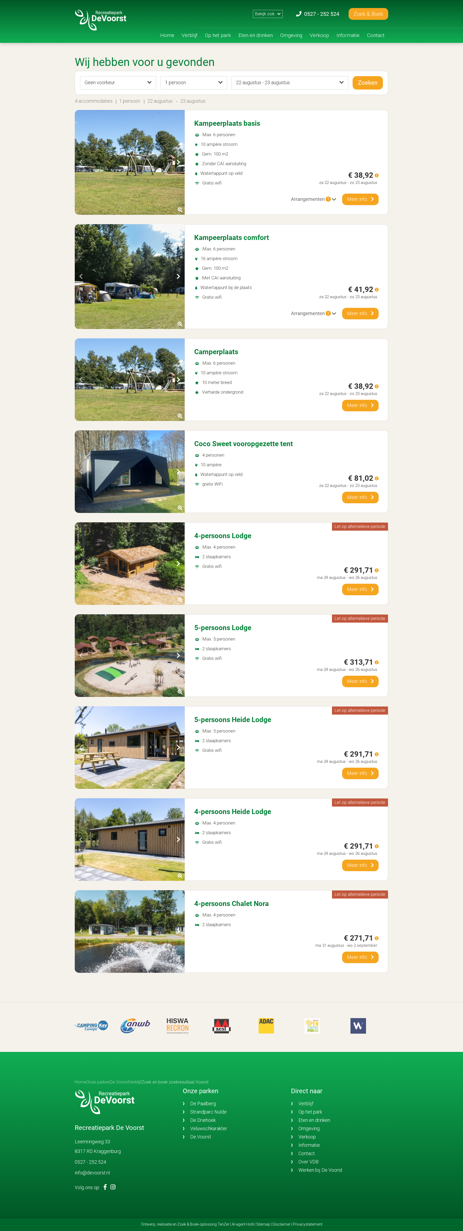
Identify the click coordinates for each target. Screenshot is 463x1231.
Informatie (348, 35)
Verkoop (319, 35)
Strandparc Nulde (208, 1112)
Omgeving (291, 35)
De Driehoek (203, 1120)
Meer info (357, 199)
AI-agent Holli (243, 1224)
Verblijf (189, 35)
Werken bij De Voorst (320, 1170)
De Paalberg (203, 1103)
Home (167, 35)
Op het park (218, 35)
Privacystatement (307, 1224)
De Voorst (200, 1137)
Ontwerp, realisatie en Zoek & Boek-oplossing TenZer (185, 1224)
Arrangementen (310, 199)
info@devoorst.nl (92, 1172)
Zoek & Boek (368, 14)
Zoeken (368, 82)
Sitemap (263, 1224)
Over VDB (308, 1162)
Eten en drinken (255, 35)
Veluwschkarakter (208, 1128)
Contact (375, 35)
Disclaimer (281, 1224)
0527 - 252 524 (90, 1162)
